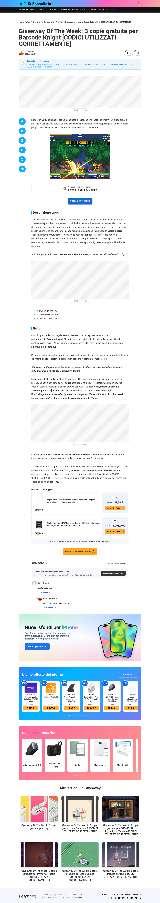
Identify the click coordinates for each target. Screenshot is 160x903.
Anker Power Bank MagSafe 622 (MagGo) (71, 699)
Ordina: (110, 563)
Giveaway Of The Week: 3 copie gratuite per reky (39, 827)
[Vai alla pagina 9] (89, 715)
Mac (41, 9)
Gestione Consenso (74, 898)
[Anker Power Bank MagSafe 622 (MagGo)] (71, 688)
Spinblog (52, 895)
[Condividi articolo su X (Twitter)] (22, 131)
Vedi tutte (128, 674)
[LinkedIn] (135, 898)
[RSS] (139, 898)
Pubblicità (137, 895)
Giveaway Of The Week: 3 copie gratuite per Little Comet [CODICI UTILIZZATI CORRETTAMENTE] (80, 875)
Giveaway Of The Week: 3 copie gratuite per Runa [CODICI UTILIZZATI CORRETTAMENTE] (121, 873)
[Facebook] (111, 898)
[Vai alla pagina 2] (73, 715)
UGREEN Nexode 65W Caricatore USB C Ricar (111, 699)
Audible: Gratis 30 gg (51, 698)
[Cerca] (25, 3)
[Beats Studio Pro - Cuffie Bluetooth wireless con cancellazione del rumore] (91, 688)
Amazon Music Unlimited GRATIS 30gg (31, 699)
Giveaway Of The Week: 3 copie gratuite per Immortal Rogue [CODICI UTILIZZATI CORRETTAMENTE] (39, 875)
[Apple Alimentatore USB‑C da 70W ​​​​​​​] (132, 688)
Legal (121, 895)
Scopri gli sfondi (35, 646)
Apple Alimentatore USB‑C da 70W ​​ (132, 699)
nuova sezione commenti (43, 67)
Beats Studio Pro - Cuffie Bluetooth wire (91, 699)
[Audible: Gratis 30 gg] (51, 688)
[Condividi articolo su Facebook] (22, 121)
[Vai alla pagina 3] (75, 715)
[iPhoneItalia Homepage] (39, 3)
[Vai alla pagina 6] (82, 715)
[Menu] (21, 3)
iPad (32, 9)
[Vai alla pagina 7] (84, 715)
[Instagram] (123, 898)
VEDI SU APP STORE (80, 201)
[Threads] (127, 898)
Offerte (111, 9)
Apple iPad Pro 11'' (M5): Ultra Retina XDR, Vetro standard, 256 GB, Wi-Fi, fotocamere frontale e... (73, 524)
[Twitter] (115, 898)
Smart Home (78, 9)
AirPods (52, 9)
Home (21, 22)
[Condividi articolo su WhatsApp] (22, 159)
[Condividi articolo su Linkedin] (22, 140)
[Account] (138, 3)
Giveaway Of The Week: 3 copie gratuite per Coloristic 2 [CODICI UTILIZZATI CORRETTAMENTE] (80, 828)
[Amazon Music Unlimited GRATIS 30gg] (30, 688)
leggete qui (50, 346)
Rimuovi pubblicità (80, 110)
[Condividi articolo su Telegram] (22, 150)
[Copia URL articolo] (22, 169)
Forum (93, 9)
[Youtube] (119, 898)
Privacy (128, 895)
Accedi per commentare (113, 573)
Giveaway (36, 22)
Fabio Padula (30, 51)
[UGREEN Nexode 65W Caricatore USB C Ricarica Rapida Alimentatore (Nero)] (111, 688)
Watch (64, 9)
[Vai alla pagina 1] (69, 715)
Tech (101, 9)
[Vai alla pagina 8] (86, 715)
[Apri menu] (52, 3)
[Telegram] (131, 898)
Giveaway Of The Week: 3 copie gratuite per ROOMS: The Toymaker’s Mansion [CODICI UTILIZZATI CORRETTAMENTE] (121, 830)
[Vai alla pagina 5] (80, 715)
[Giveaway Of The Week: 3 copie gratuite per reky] (39, 809)
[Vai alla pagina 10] (91, 715)
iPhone (22, 9)
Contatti (114, 895)
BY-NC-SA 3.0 (60, 898)
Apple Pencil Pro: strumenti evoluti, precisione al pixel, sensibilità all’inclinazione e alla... (71, 501)
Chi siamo (104, 895)
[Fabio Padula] (21, 52)
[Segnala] (50, 592)
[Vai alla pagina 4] (77, 715)
